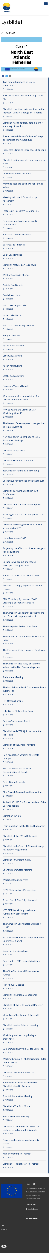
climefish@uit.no (33, 1209)
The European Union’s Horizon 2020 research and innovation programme (35, 1191)
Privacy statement (32, 1218)
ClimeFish (4, 1230)
